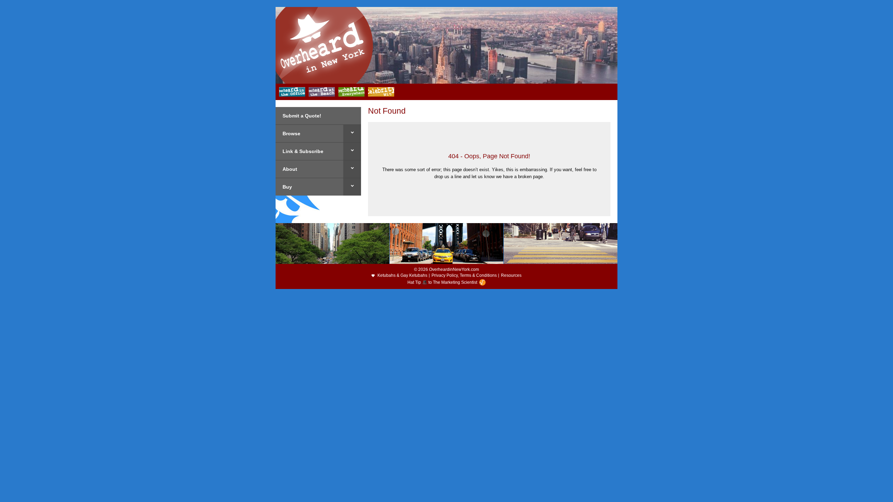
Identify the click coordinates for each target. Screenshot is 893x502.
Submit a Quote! (302, 116)
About (290, 169)
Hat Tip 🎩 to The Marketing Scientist (442, 282)
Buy (287, 187)
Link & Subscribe (303, 151)
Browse (291, 133)
